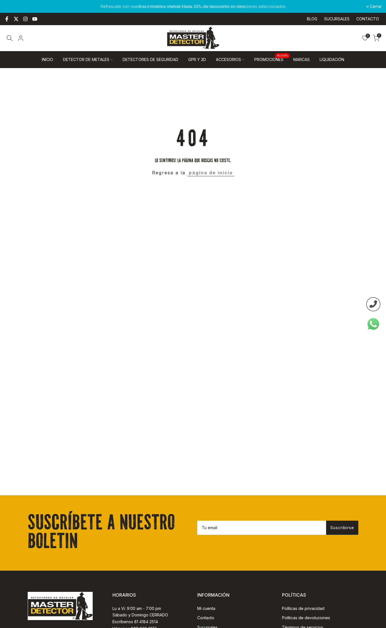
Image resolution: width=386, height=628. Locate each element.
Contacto (205, 617)
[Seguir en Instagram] (25, 19)
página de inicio (211, 172)
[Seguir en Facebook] (6, 19)
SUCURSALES (337, 18)
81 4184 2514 (146, 621)
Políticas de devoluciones (306, 617)
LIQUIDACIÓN (332, 59)
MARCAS (301, 59)
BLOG (312, 18)
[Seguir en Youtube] (34, 19)
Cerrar (13, 6)
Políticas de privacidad (303, 608)
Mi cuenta (206, 608)
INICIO (47, 59)
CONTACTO (367, 18)
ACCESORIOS (228, 59)
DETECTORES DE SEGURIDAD (150, 59)
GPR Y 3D (197, 59)
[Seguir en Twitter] (16, 19)
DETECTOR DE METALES (86, 59)
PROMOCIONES (271, 59)
